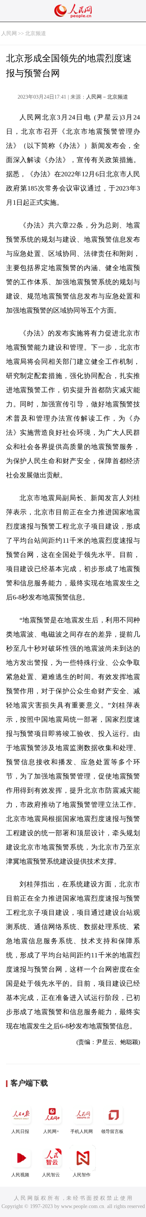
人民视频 (20, 1174)
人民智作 (82, 1174)
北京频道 (35, 33)
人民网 (9, 33)
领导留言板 (112, 1131)
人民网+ (51, 1131)
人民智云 (51, 1174)
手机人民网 (81, 1131)
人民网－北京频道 (107, 97)
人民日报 (20, 1131)
